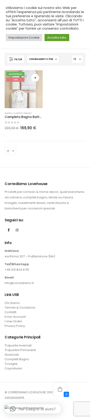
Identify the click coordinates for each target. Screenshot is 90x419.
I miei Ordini (13, 321)
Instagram (17, 230)
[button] (15, 59)
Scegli (35, 78)
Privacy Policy (15, 326)
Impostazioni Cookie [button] (24, 37)
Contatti (10, 312)
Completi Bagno (22, 113)
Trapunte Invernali (18, 345)
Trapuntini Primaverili (20, 350)
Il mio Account (15, 317)
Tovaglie (11, 364)
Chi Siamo (12, 303)
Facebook (8, 230)
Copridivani (13, 368)
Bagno (8, 113)
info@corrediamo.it (19, 283)
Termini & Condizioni (20, 307)
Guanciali (12, 354)
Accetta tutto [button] (56, 37)
